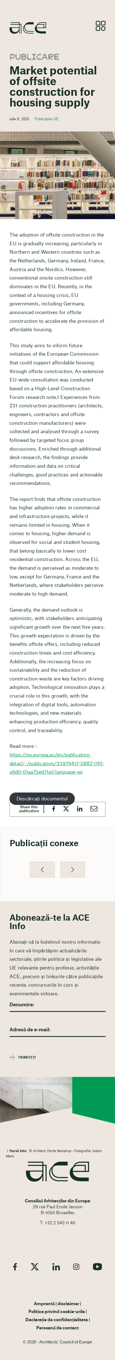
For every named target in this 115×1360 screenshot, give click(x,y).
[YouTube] (97, 1266)
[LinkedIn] (56, 1266)
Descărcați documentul (42, 798)
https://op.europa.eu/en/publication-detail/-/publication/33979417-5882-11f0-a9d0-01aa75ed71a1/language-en (56, 764)
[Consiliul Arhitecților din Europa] (57, 1172)
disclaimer (68, 1304)
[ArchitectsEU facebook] (15, 1266)
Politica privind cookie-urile (56, 1312)
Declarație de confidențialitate (56, 1320)
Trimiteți (27, 1057)
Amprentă (44, 1304)
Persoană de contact (57, 1328)
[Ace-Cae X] (35, 1266)
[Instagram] (76, 1266)
